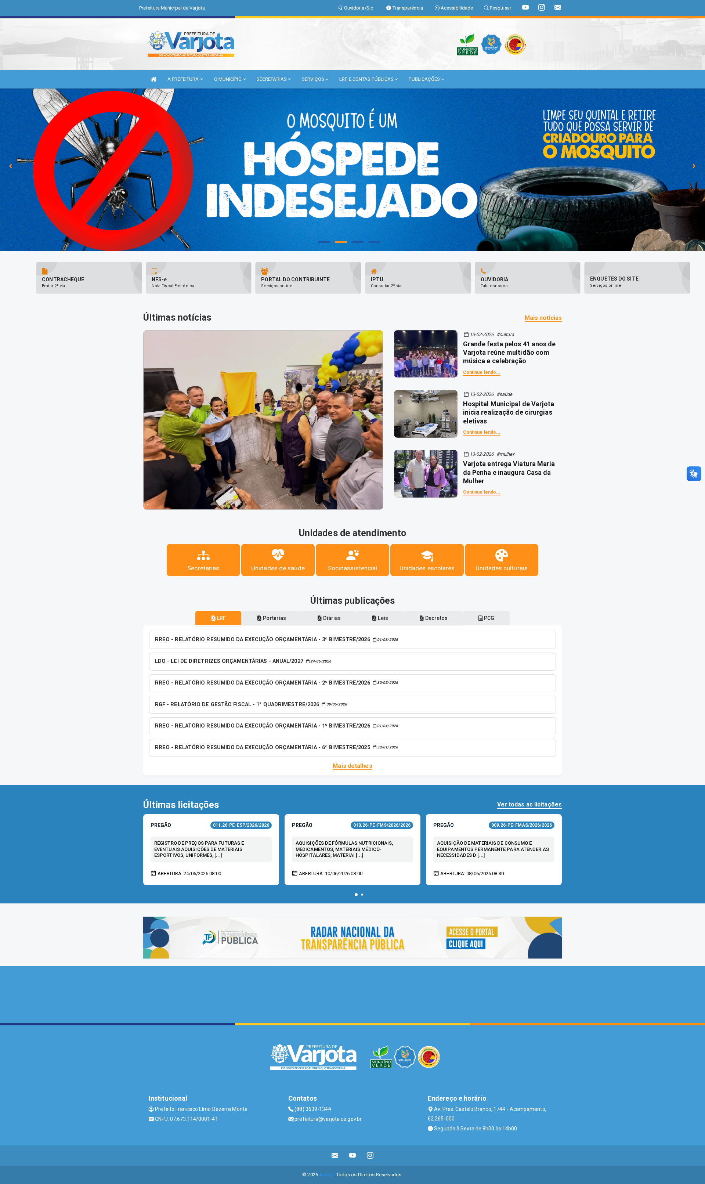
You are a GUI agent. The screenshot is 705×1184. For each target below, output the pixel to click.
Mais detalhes (352, 765)
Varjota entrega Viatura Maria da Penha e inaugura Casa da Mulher (509, 472)
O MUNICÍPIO (228, 79)
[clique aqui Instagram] (370, 1155)
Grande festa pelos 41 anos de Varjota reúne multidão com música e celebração (509, 352)
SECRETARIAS (272, 79)
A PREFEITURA (183, 79)
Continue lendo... (482, 372)
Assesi (326, 1174)
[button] (356, 894)
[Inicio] (153, 79)
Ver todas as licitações (529, 804)
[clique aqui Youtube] (352, 1155)
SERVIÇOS (313, 79)
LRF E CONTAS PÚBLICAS (367, 79)
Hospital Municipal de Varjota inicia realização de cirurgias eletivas (508, 412)
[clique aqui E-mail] (335, 1155)
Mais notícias (543, 317)
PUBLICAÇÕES (425, 79)
